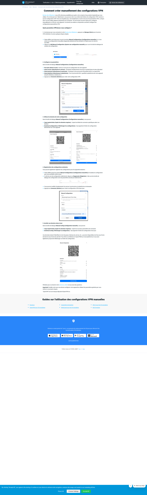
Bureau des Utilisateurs (49, 15)
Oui (80, 349)
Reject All (61, 491)
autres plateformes (73, 340)
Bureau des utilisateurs (118, 2)
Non (84, 349)
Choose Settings (73, 491)
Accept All (86, 491)
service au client (63, 285)
